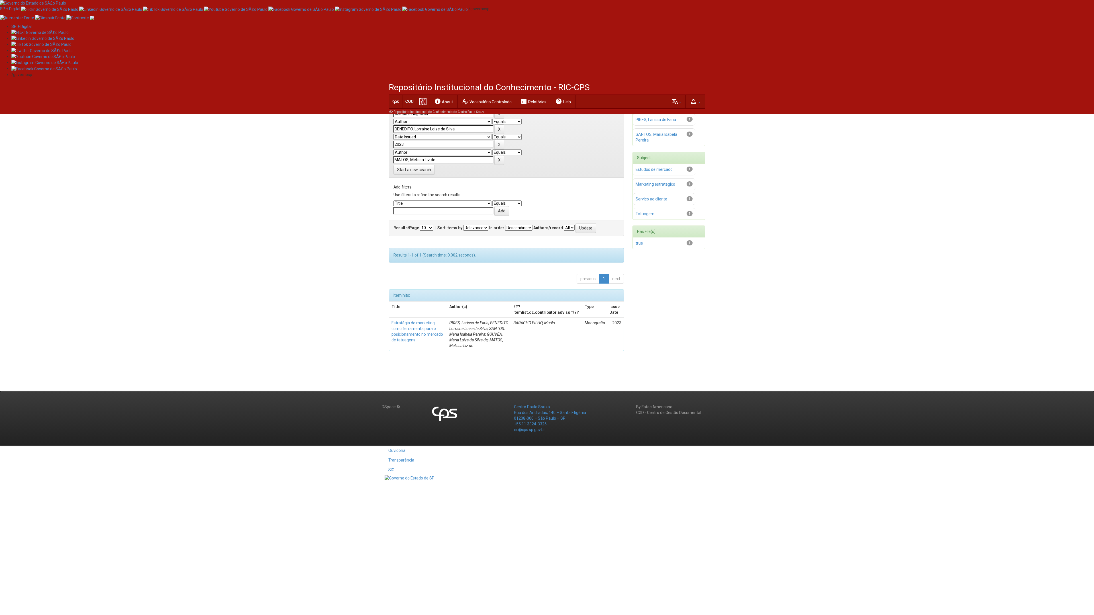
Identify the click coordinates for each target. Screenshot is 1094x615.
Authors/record (548, 228)
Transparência (401, 460)
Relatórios (533, 101)
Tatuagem (645, 214)
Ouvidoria (396, 450)
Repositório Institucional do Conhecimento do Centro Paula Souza (439, 112)
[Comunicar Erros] (92, 17)
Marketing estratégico (655, 184)
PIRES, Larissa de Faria (656, 119)
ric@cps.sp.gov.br (529, 429)
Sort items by (449, 228)
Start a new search (414, 169)
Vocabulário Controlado (487, 101)
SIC (391, 470)
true (639, 243)
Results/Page (406, 228)
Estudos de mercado (654, 169)
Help (563, 101)
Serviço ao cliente (651, 199)
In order (496, 228)
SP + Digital (10, 9)
